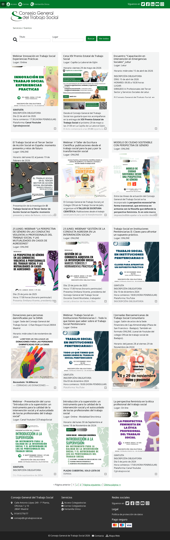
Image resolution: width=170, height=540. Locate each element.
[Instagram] (162, 4)
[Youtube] (157, 4)
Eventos (28, 28)
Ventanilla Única (42, 4)
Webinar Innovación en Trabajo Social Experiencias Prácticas (34, 57)
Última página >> (112, 484)
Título (22, 36)
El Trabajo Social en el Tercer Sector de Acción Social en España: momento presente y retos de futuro (34, 145)
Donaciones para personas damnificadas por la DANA (28, 316)
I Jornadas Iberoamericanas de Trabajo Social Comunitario (131, 316)
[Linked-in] (152, 4)
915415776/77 (21, 513)
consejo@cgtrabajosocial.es (28, 518)
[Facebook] (148, 4)
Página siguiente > (92, 484)
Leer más (55, 128)
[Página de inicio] (34, 15)
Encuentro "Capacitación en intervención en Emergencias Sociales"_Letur (130, 58)
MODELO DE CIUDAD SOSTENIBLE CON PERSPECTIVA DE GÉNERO (133, 144)
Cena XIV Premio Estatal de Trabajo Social (83, 57)
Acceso (14, 4)
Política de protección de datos (127, 514)
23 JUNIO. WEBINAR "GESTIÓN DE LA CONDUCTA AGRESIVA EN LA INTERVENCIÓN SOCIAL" (84, 231)
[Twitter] (143, 4)
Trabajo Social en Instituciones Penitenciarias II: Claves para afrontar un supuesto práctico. (135, 231)
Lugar (55, 36)
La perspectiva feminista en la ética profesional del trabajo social (134, 403)
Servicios (17, 28)
